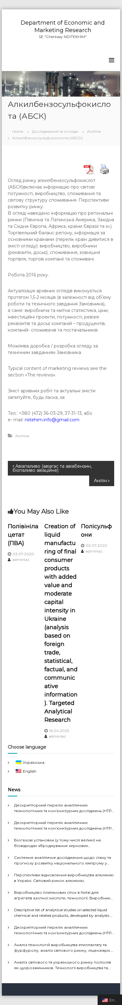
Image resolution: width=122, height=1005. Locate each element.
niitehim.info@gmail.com (52, 420)
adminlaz (20, 559)
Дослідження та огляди (55, 131)
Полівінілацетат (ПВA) (23, 535)
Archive (94, 131)
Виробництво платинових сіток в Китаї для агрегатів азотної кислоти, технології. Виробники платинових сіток (63, 895)
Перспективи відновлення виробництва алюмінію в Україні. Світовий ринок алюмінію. (64, 878)
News (14, 789)
